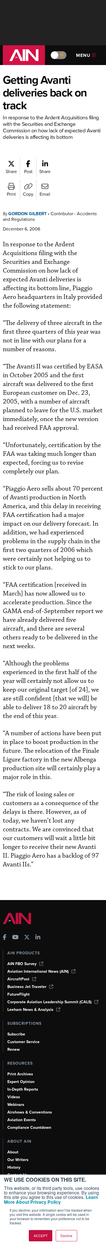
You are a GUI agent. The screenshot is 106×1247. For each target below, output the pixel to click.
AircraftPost (18, 979)
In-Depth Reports (22, 1089)
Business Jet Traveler (26, 986)
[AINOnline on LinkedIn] (37, 937)
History (13, 1167)
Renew (13, 1049)
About (12, 1152)
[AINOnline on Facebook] (5, 937)
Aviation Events (21, 1119)
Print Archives (20, 1074)
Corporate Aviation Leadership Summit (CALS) (49, 1002)
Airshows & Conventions (29, 1112)
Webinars (15, 1104)
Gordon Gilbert (27, 213)
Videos (13, 1097)
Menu (83, 55)
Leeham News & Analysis (30, 1009)
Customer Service (23, 1041)
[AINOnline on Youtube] (15, 937)
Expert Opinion (20, 1081)
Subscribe (16, 1034)
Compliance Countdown (29, 1127)
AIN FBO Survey (21, 963)
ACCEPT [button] (40, 1235)
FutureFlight (18, 994)
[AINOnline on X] (27, 937)
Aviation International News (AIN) (38, 971)
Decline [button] (66, 1235)
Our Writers (18, 1159)
